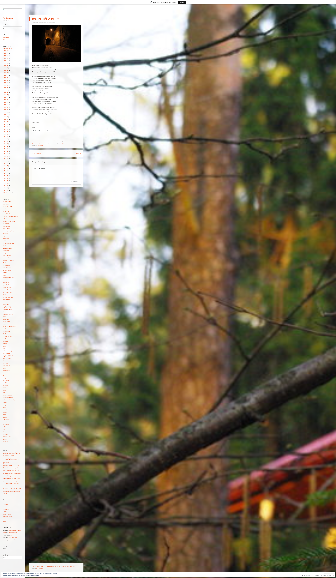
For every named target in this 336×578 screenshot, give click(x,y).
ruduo (11, 478)
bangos (13, 453)
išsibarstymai (6, 211)
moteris (43, 143)
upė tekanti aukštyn (7, 290)
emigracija (5, 236)
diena (8, 456)
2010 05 (6, 131)
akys (7, 453)
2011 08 (6, 168)
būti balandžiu (6, 331)
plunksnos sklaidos (7, 395)
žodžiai (18, 491)
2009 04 (6, 100)
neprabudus (5, 329)
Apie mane (6, 28)
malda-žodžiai (6, 223)
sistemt (4, 532)
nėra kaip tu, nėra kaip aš (9, 221)
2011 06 (6, 163)
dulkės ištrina (6, 250)
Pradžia (5, 25)
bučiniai (5, 402)
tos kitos (5, 272)
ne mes (4, 346)
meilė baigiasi (6, 380)
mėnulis (15, 473)
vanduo (9, 486)
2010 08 (6, 139)
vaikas (17, 483)
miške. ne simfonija (7, 351)
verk (4, 39)
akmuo (4, 453)
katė (17, 462)
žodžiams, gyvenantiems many (10, 216)
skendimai (5, 385)
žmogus (10, 491)
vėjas (12, 488)
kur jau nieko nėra (7, 206)
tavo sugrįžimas (6, 226)
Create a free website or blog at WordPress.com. (43, 566)
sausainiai (55, 143)
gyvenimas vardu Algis (8, 277)
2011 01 (6, 151)
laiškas (11, 468)
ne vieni (5, 412)
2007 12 (6, 68)
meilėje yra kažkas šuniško (9, 326)
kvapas (18, 465)
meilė (9, 470)
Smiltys (4, 521)
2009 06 (6, 104)
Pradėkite (182, 2)
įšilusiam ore (6, 37)
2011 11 (6, 175)
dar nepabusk (6, 258)
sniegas (16, 481)
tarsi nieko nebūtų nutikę (9, 400)
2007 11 (6, 65)
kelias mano (5, 373)
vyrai (9, 488)
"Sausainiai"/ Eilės (52, 141)
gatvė (18, 459)
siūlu (4, 324)
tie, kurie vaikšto (7, 270)
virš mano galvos (7, 201)
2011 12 (6, 178)
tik (3, 375)
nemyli (50, 143)
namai (4, 476)
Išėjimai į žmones (7, 193)
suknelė (8, 483)
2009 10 (6, 114)
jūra (15, 463)
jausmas (11, 463)
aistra (4, 429)
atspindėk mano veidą (8, 297)
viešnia (4, 368)
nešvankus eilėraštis (7, 248)
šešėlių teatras (6, 304)
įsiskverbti (5, 341)
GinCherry (5, 504)
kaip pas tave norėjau (8, 397)
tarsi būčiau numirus (8, 314)
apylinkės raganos (7, 219)
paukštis (5, 427)
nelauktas (5, 417)
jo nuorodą (40, 145)
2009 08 (6, 109)
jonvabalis (5, 339)
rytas (15, 478)
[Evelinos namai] (12, 11)
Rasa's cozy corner (7, 516)
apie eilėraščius (6, 285)
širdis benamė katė (7, 292)
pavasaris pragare (7, 410)
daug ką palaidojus (7, 307)
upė (62, 143)
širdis (19, 489)
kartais (4, 390)
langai (4, 275)
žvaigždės (5, 493)
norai (78, 153)
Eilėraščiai (14, 459)
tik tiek (4, 407)
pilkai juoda (5, 204)
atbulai (4, 312)
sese (11, 535)
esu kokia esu (36, 153)
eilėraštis (78, 141)
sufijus (4, 316)
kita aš (4, 245)
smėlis (13, 481)
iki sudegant (6, 319)
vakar (65, 143)
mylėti (11, 473)
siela (10, 481)
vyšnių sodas (6, 282)
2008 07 (6, 80)
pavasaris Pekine (7, 214)
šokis (4, 491)
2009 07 (6, 107)
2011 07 (6, 166)
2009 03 (6, 97)
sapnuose (5, 439)
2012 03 (6, 185)
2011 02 (6, 153)
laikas (7, 468)
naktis (46, 143)
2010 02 (6, 124)
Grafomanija (6, 509)
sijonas (59, 143)
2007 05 (6, 53)
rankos (8, 478)
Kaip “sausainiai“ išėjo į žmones (10, 356)
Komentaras (74, 181)
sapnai (18, 478)
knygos (11, 465)
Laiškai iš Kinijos (7, 514)
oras (9, 476)
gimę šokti (5, 441)
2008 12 (6, 90)
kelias (4, 465)
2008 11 (6, 87)
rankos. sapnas (6, 280)
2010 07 (6, 136)
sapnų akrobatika (7, 267)
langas (39, 143)
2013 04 (6, 190)
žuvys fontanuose (7, 255)
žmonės (14, 491)
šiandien (73, 143)
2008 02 (6, 73)
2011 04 (6, 158)
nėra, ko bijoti (6, 265)
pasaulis (12, 476)
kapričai (5, 383)
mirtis (4, 473)
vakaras (5, 486)
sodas (19, 481)
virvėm (4, 361)
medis (7, 470)
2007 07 (6, 55)
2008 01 (6, 70)
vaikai (14, 483)
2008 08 (6, 82)
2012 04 (6, 188)
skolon (4, 414)
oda (7, 476)
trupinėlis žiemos (7, 436)
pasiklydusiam (6, 353)
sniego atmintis (6, 299)
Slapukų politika (35, 575)
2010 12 (6, 149)
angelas (10, 453)
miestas (14, 470)
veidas (16, 486)
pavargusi (5, 253)
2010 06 (6, 134)
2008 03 (6, 75)
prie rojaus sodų (6, 370)
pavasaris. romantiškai (8, 260)
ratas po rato (6, 233)
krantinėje (5, 363)
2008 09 (6, 85)
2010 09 (6, 141)
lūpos (4, 470)
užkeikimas (5, 263)
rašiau (4, 392)
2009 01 (6, 92)
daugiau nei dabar (7, 287)
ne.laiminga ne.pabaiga (8, 231)
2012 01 (6, 180)
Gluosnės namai (6, 507)
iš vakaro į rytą (6, 419)
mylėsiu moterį (6, 321)
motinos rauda (6, 365)
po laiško (5, 241)
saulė (7, 481)
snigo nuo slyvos (7, 358)
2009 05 (6, 102)
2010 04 (6, 129)
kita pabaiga (6, 424)
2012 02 (6, 183)
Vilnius (69, 143)
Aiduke (4, 502)
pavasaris (17, 476)
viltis (4, 488)
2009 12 (6, 119)
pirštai (4, 478)
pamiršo (5, 209)
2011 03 (6, 156)
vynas (6, 488)
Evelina (53, 22)
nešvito (4, 294)
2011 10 (6, 173)
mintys (18, 470)
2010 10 (6, 144)
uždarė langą (6, 238)
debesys (5, 455)
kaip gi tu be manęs (7, 336)
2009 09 (6, 112)
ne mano (5, 343)
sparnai (4, 483)
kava (19, 462)
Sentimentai (5, 519)
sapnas (4, 481)
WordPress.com (39, 568)
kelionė (8, 465)
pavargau (5, 378)
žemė (6, 491)
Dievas (12, 455)
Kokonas (5, 511)
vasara (13, 486)
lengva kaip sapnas (7, 309)
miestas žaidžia (6, 228)
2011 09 (6, 171)
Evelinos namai (9, 18)
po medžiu (5, 434)
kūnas (4, 468)
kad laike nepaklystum (8, 243)
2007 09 (59, 141)
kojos (15, 465)
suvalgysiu (5, 405)
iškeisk (4, 334)
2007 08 (6, 58)
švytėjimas (5, 302)
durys (16, 455)
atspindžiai (5, 422)
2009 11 (6, 117)
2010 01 (6, 122)
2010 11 (6, 146)
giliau (4, 432)
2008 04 (6, 78)
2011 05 (6, 161)
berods (4, 444)
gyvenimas (34, 143)
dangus (17, 453)
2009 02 (6, 95)
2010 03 (6, 127)
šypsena (4, 387)
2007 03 (6, 51)
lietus (18, 468)
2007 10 (6, 63)
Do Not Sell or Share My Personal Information (65, 566)
